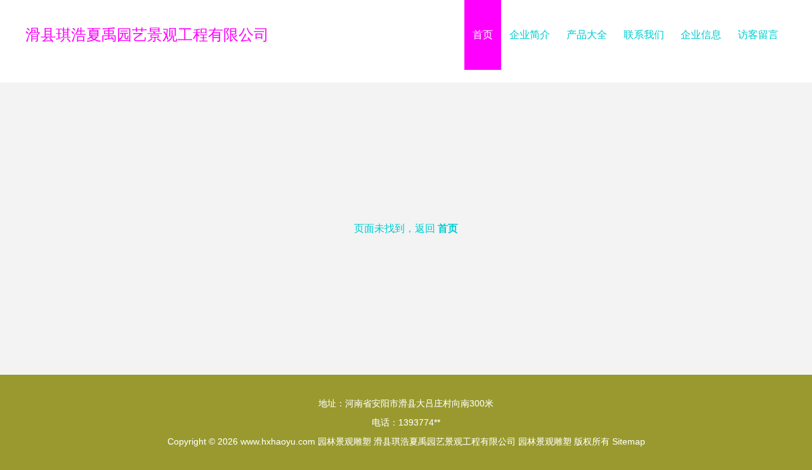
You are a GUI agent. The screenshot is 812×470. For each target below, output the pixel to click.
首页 (483, 34)
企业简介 (529, 34)
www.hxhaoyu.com (277, 441)
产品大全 (586, 34)
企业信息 (701, 34)
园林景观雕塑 (344, 441)
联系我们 (644, 34)
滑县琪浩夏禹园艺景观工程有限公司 (147, 34)
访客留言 (758, 34)
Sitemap (628, 441)
